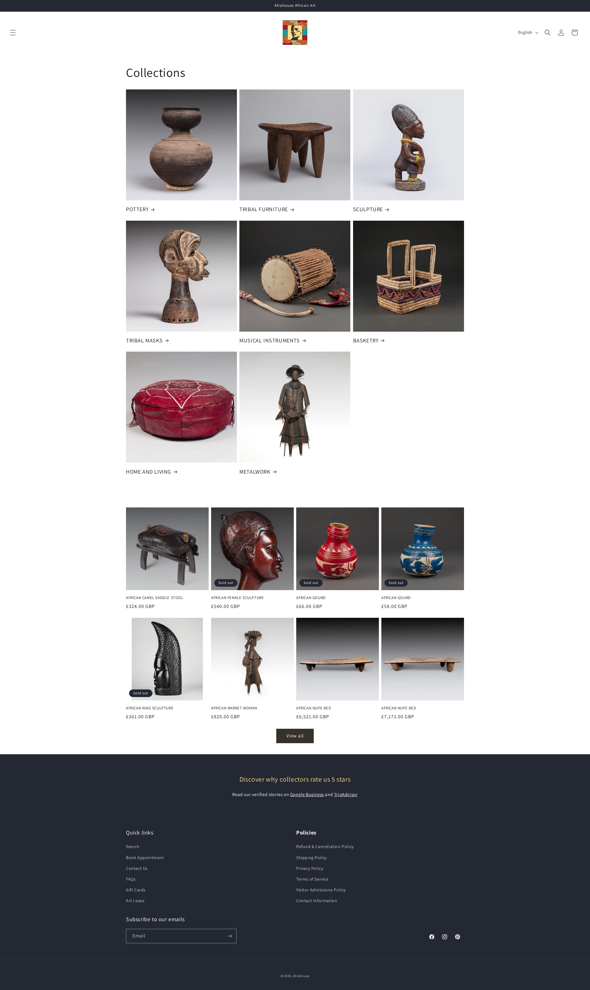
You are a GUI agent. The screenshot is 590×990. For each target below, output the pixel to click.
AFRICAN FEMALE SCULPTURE (237, 597)
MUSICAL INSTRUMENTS (269, 340)
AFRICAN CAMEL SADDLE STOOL (154, 597)
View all (295, 736)
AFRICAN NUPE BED (313, 708)
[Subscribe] (229, 936)
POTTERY (137, 209)
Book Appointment (145, 857)
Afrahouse (301, 976)
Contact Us (137, 868)
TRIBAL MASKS (144, 340)
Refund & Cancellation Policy (325, 846)
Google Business (307, 794)
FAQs (131, 879)
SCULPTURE (368, 209)
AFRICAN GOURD (311, 597)
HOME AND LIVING (148, 471)
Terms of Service (312, 879)
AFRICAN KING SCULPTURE (149, 708)
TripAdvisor (346, 794)
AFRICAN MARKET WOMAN (234, 708)
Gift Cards (136, 890)
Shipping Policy (311, 857)
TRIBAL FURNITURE (263, 209)
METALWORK (254, 471)
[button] (13, 32)
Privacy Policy (309, 868)
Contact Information (316, 900)
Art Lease (135, 900)
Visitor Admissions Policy (321, 890)
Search (133, 846)
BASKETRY (366, 340)
